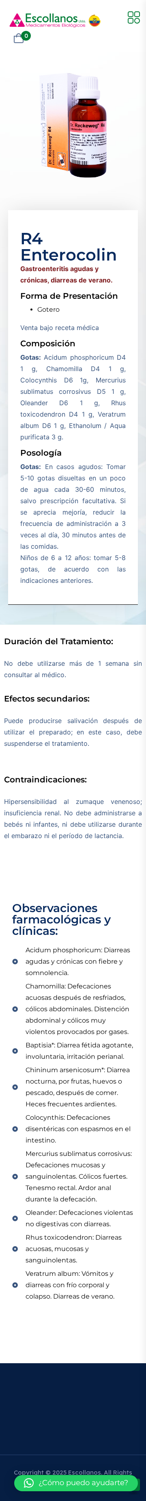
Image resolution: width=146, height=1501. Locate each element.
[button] (76, 1483)
